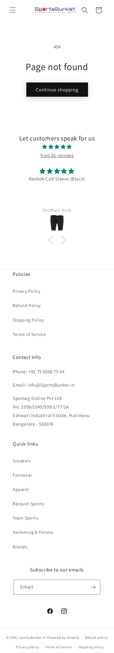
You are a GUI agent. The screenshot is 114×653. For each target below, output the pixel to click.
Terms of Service (29, 334)
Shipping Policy (28, 320)
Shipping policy (91, 647)
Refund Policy (27, 305)
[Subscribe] (93, 587)
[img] (57, 146)
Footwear (22, 475)
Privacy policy (27, 647)
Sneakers (22, 461)
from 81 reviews (57, 155)
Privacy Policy (26, 291)
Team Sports (25, 518)
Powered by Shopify (63, 637)
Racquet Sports (28, 503)
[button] (13, 10)
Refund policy (96, 637)
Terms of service (58, 647)
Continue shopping (57, 90)
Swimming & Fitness (33, 532)
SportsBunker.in (32, 637)
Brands (20, 547)
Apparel (21, 489)
